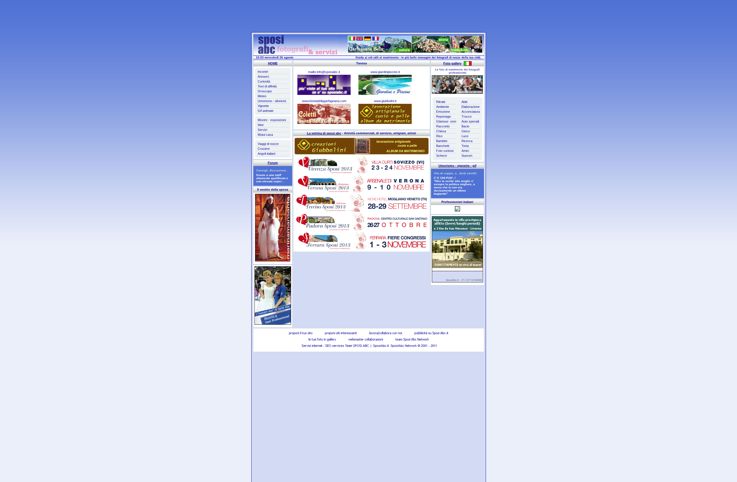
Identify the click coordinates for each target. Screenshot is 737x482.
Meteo (262, 96)
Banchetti (442, 146)
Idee (261, 125)
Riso (439, 136)
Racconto (443, 126)
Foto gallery (452, 63)
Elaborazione (470, 106)
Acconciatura (470, 111)
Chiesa (441, 131)
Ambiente (442, 106)
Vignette (263, 106)
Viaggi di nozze (268, 144)
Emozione (443, 111)
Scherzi (441, 155)
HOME (273, 63)
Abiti (464, 102)
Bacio (465, 126)
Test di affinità (267, 86)
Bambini (441, 141)
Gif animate (265, 110)
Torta (465, 146)
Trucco (466, 116)
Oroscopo (265, 91)
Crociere (264, 148)
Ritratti (440, 102)
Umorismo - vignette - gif (457, 165)
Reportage (443, 116)
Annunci (263, 76)
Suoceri (466, 155)
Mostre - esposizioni (272, 120)
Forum (273, 163)
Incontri (263, 71)
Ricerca (466, 141)
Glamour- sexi (446, 121)
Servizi (262, 129)
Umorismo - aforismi (272, 101)
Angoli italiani (266, 153)
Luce (464, 136)
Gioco (465, 131)
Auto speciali (470, 121)
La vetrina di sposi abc (324, 133)
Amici (465, 150)
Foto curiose (445, 150)
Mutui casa (265, 134)
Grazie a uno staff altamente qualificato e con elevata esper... (272, 178)
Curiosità (264, 81)
